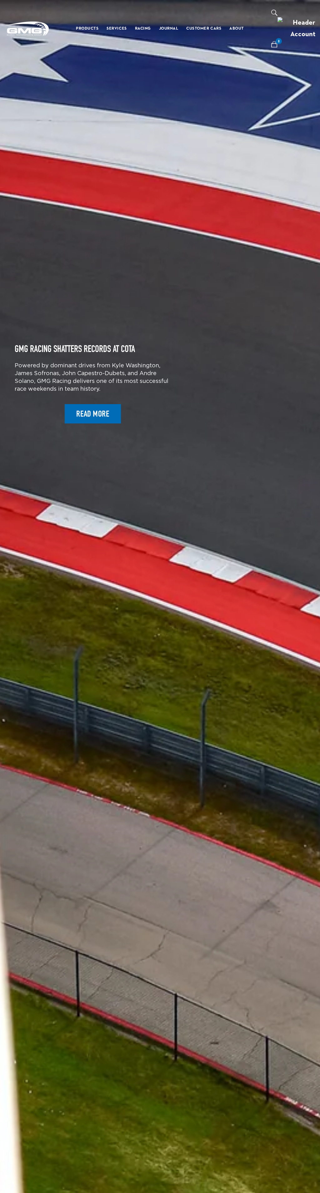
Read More (92, 413)
